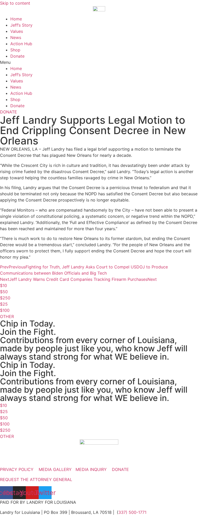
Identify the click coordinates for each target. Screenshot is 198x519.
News (15, 37)
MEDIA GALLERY (55, 469)
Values (16, 31)
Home (16, 18)
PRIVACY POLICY (17, 469)
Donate (17, 56)
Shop (15, 49)
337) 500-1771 (132, 512)
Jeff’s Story (21, 25)
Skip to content (15, 3)
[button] (99, 62)
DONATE (120, 469)
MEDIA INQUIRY (91, 469)
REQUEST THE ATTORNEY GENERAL (36, 479)
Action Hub (21, 43)
